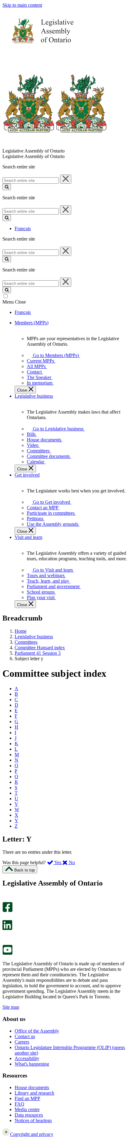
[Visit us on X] (5, 917)
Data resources (29, 1115)
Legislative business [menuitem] (34, 396)
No (71, 862)
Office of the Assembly (37, 1030)
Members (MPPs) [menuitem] (31, 322)
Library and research (34, 1093)
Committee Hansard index (40, 647)
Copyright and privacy (31, 1134)
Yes (57, 862)
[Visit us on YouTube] (7, 953)
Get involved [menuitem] (27, 474)
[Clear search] (65, 179)
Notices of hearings (33, 1120)
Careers (22, 1041)
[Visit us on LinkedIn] (7, 928)
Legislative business (34, 636)
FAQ (19, 1104)
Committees (26, 642)
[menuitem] (55, 355)
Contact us (25, 1036)
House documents (32, 1087)
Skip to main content (22, 5)
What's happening (32, 1063)
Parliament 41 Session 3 (38, 653)
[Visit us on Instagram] (5, 899)
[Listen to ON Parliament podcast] (5, 936)
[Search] (6, 187)
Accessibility (27, 1058)
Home (21, 631)
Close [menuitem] (22, 390)
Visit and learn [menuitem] (28, 537)
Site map (10, 1007)
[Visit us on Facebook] (7, 910)
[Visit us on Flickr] (5, 942)
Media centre (27, 1109)
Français (23, 228)
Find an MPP (27, 1098)
